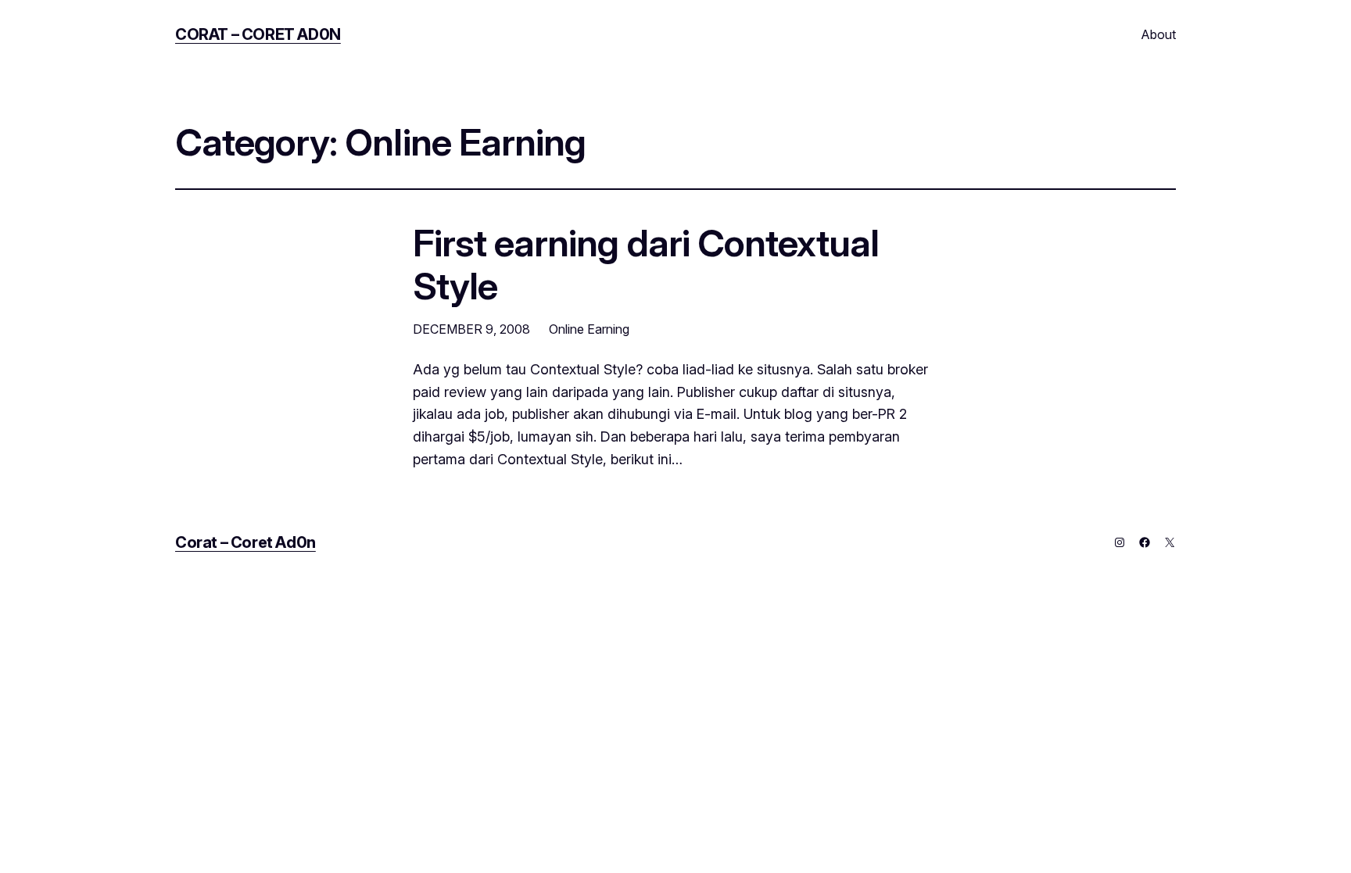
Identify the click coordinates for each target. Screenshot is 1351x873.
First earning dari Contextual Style (646, 264)
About (1158, 34)
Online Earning (589, 329)
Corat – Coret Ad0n (258, 34)
